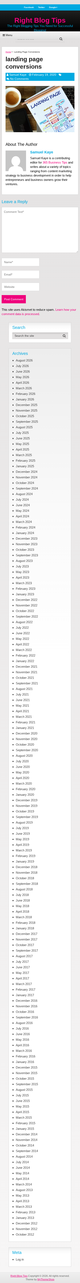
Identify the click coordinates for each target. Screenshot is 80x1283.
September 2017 (27, 950)
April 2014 (22, 1179)
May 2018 (22, 906)
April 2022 (22, 644)
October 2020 (25, 744)
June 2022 (23, 633)
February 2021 (25, 722)
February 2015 (25, 1123)
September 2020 (27, 750)
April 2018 (22, 911)
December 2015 (26, 1067)
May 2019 (22, 839)
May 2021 (22, 705)
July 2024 (22, 499)
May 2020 (22, 772)
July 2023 (22, 566)
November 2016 (26, 1006)
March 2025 (24, 455)
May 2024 (22, 510)
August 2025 (24, 427)
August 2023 (24, 561)
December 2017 (26, 934)
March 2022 (24, 650)
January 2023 (25, 594)
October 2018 (25, 878)
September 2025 (27, 421)
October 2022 (25, 611)
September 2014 (27, 1151)
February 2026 (25, 393)
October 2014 (25, 1145)
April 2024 (22, 516)
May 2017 (22, 973)
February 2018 (25, 922)
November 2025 (26, 410)
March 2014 (24, 1184)
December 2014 (26, 1134)
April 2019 (22, 844)
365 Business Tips (55, 162)
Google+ (53, 7)
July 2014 (22, 1162)
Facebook (29, 7)
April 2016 (22, 1045)
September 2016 (27, 1017)
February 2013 (25, 1212)
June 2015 (23, 1101)
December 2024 (26, 471)
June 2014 (23, 1167)
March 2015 (24, 1117)
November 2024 (26, 477)
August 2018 (24, 889)
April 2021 (22, 711)
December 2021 (26, 666)
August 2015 (24, 1089)
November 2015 (26, 1073)
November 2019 (26, 805)
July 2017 (22, 961)
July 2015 (22, 1095)
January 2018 (25, 928)
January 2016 (25, 1062)
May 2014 (22, 1173)
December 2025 (26, 405)
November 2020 (26, 739)
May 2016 (22, 1039)
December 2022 (26, 599)
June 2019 (23, 833)
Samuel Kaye (17, 74)
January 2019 (25, 861)
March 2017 (24, 984)
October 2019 (25, 811)
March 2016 (24, 1050)
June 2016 (23, 1034)
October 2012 (25, 1234)
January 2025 (25, 466)
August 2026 (24, 360)
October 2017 (25, 945)
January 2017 (25, 995)
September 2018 (27, 883)
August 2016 (24, 1023)
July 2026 (22, 366)
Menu (9, 35)
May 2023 (22, 572)
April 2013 (22, 1201)
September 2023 (27, 555)
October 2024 (25, 483)
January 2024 (25, 533)
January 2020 (25, 794)
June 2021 (23, 700)
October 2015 (25, 1078)
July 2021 (22, 694)
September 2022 (27, 616)
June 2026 (23, 371)
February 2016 (25, 1056)
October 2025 (25, 416)
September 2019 (27, 817)
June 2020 (23, 767)
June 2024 (23, 505)
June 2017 (23, 967)
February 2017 (25, 989)
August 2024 (24, 494)
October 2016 (25, 1011)
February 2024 (25, 527)
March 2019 (24, 850)
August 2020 (24, 755)
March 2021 (24, 716)
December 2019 (26, 800)
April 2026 (22, 382)
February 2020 (25, 789)
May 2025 (22, 444)
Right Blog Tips (40, 20)
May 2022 (22, 638)
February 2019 (25, 856)
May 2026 (22, 377)
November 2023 (26, 544)
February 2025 (25, 460)
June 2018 (23, 900)
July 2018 (22, 895)
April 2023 (22, 577)
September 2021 (27, 683)
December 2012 (26, 1223)
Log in (20, 1259)
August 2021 (24, 689)
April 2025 (22, 449)
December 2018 (26, 867)
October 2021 (25, 677)
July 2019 (22, 828)
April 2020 (22, 778)
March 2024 (24, 522)
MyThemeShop (45, 1279)
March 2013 (24, 1206)
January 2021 (25, 728)
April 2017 (22, 978)
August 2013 (24, 1190)
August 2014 (24, 1156)
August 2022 (24, 622)
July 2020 (22, 761)
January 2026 (25, 399)
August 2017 (24, 956)
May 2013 (22, 1195)
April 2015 (22, 1112)
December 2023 (26, 538)
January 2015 (25, 1128)
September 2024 (27, 488)
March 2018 (24, 917)
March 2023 (24, 583)
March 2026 (24, 388)
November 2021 (26, 672)
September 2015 (27, 1084)
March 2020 (24, 783)
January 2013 (25, 1217)
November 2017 (26, 939)
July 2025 (22, 432)
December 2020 (26, 733)
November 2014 (26, 1140)
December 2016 (26, 1000)
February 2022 (25, 655)
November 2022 (26, 605)
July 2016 (22, 1028)
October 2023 (25, 549)
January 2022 (25, 661)
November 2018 (26, 872)
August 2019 (24, 822)
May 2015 (22, 1106)
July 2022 (22, 627)
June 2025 (23, 438)
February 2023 (25, 588)
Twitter (41, 7)
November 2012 (26, 1229)
